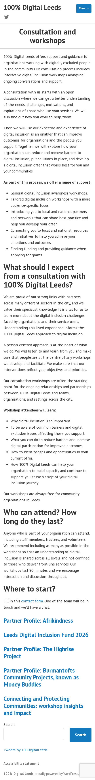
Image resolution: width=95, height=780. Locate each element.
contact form (32, 601)
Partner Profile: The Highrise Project (39, 652)
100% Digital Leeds (32, 7)
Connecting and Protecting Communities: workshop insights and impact (43, 706)
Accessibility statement (21, 763)
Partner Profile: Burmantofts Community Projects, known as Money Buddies (41, 677)
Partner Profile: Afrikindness (38, 620)
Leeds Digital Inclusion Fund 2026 (46, 634)
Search (9, 724)
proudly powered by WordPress (56, 774)
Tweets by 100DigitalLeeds (25, 749)
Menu (85, 8)
